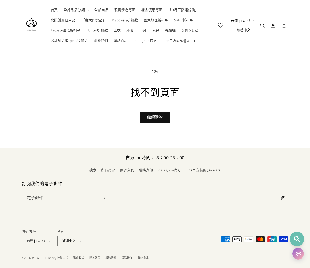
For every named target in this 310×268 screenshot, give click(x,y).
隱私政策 (95, 258)
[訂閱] (103, 197)
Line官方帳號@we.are (203, 169)
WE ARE (37, 258)
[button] (76, 10)
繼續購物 (155, 117)
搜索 (92, 169)
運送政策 (127, 258)
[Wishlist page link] (220, 25)
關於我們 (127, 169)
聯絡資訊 (146, 169)
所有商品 (108, 169)
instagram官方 (169, 169)
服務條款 (111, 258)
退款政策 (79, 258)
